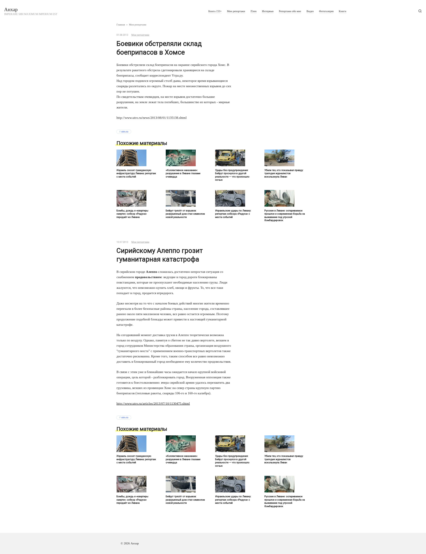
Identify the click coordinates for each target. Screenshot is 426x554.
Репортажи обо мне (290, 11)
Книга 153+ (215, 11)
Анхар (11, 9)
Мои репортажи (236, 11)
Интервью (268, 11)
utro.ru (124, 131)
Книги (342, 11)
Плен (254, 11)
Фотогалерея (326, 11)
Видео (310, 11)
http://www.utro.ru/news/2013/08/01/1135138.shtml (151, 117)
